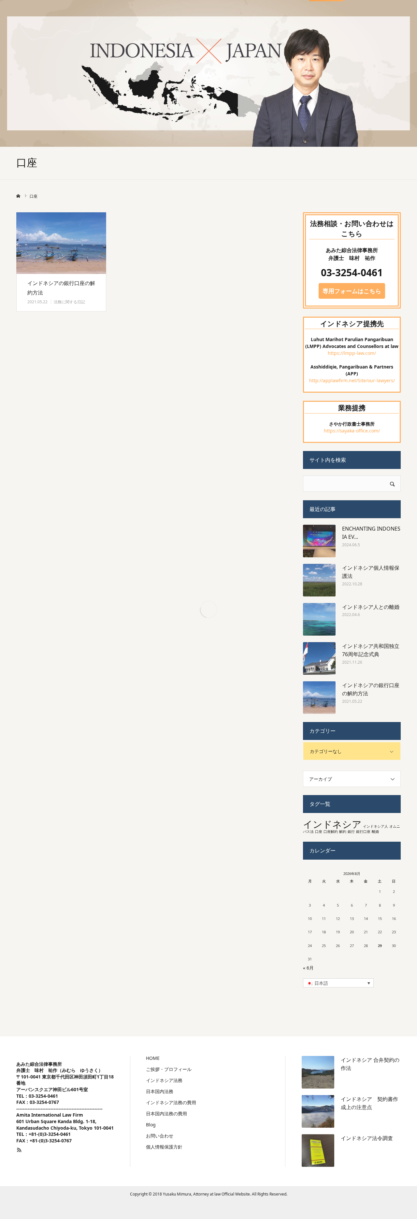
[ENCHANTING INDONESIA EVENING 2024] (319, 541)
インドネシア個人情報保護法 (370, 572)
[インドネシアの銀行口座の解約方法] (61, 243)
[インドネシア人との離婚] (319, 619)
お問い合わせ (159, 1136)
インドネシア (332, 824)
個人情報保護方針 (164, 1147)
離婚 (375, 831)
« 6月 (308, 968)
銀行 (351, 831)
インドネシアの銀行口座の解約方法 (61, 287)
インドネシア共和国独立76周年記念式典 (370, 650)
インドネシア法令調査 (367, 1138)
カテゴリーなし (326, 751)
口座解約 (331, 831)
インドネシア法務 (164, 1080)
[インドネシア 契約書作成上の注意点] (318, 1111)
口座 (318, 831)
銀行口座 (363, 831)
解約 (342, 831)
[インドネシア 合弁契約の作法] (318, 1072)
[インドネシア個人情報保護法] (319, 580)
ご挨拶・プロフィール (169, 1069)
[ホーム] (18, 196)
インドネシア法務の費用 (171, 1102)
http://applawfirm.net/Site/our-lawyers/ (352, 380)
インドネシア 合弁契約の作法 (370, 1064)
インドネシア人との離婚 (370, 606)
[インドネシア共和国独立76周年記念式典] (319, 658)
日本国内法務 (159, 1091)
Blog (151, 1124)
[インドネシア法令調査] (318, 1150)
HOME (153, 1058)
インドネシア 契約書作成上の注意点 (369, 1103)
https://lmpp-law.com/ (352, 353)
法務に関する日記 (69, 302)
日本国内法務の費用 (166, 1113)
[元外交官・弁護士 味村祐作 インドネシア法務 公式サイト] (65, 16)
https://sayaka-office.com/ (352, 431)
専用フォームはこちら (352, 291)
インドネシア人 (375, 826)
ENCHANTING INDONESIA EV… (371, 533)
